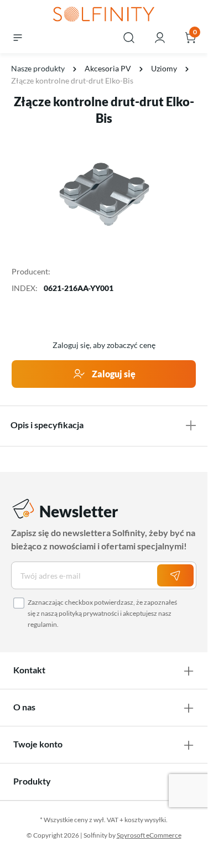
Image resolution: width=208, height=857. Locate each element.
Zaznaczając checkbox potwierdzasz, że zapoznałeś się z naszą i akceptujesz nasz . (102, 613)
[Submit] (175, 575)
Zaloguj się (113, 373)
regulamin (42, 624)
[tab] (104, 425)
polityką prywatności (89, 613)
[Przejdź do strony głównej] (103, 14)
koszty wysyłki (145, 820)
